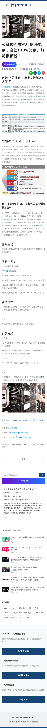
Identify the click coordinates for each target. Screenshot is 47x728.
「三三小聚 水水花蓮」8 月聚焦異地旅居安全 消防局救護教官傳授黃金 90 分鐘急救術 (28, 558)
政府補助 (6, 444)
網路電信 (36, 69)
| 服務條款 (19, 722)
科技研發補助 (16, 444)
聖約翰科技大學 (25, 608)
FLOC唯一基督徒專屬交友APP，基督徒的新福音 (28, 538)
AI (14, 608)
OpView (7, 613)
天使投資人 (24, 102)
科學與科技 (26, 69)
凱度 (36, 608)
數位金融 (39, 225)
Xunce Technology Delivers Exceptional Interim (26, 548)
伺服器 (9, 222)
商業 (16, 69)
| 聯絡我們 (35, 722)
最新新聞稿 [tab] (17, 530)
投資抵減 (27, 444)
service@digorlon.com (18, 432)
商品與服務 (8, 69)
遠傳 (19, 617)
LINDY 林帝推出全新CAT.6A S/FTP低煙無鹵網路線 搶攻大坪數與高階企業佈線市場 (28, 588)
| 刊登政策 (11, 722)
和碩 (5, 275)
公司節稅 (5, 87)
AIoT (23, 275)
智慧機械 (32, 96)
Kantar (6, 608)
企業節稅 (35, 444)
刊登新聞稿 (23, 651)
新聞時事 (40, 64)
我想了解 (23, 699)
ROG (27, 617)
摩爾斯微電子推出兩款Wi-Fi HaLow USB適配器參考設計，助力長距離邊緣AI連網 (27, 578)
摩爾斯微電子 (9, 617)
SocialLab (39, 613)
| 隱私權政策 (27, 722)
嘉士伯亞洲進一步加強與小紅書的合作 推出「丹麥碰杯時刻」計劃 (27, 568)
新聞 (33, 64)
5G (38, 96)
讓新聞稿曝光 (23, 675)
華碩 (5, 271)
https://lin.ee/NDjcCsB (20, 437)
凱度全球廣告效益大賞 (22, 613)
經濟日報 (13, 428)
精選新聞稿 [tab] (7, 530)
